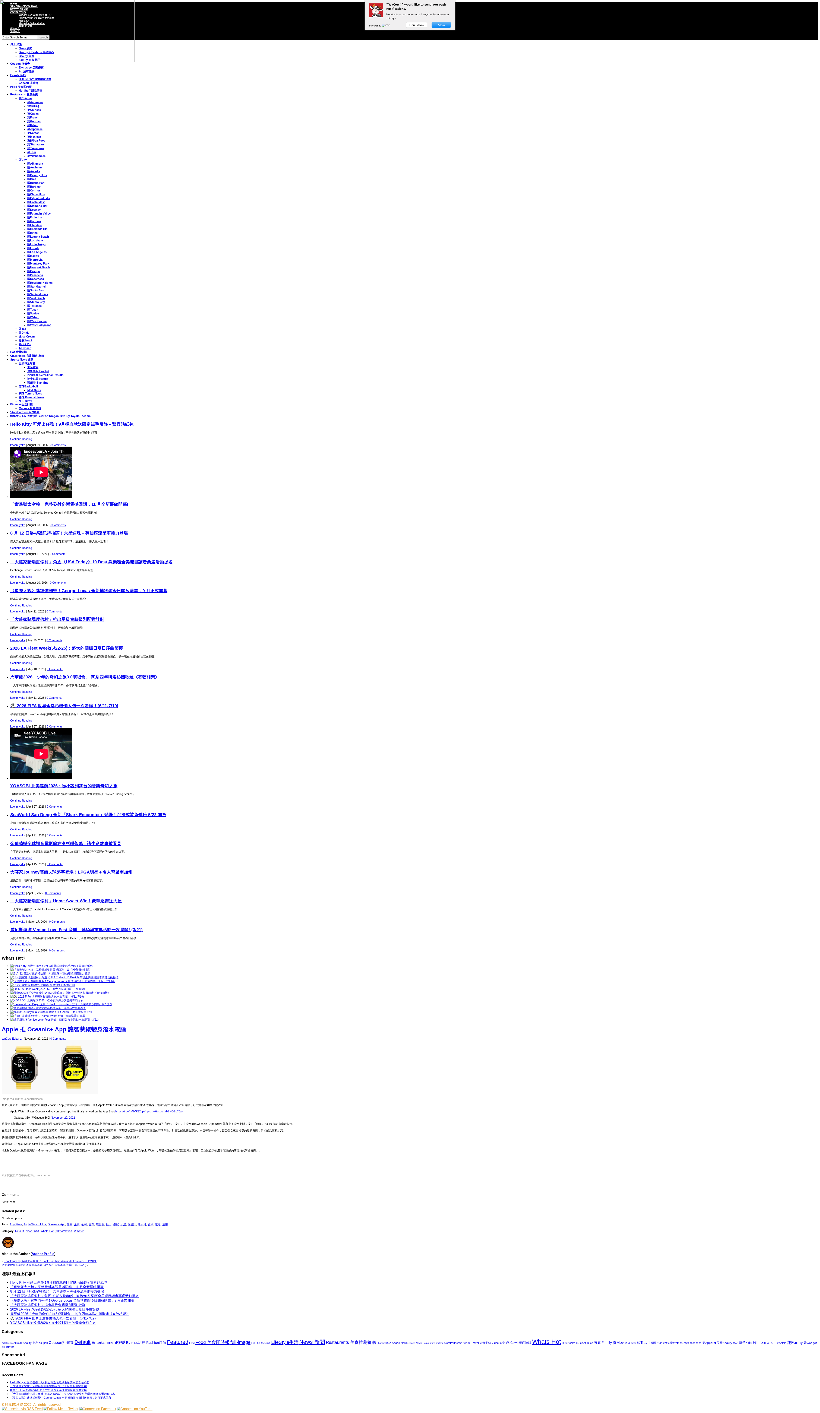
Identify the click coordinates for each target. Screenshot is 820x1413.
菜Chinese (34, 109)
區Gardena (34, 221)
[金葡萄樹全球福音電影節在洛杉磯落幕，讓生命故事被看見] (48, 1008)
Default (19, 1231)
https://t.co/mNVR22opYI (130, 1111)
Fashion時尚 (156, 1343)
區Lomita (33, 248)
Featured (177, 1342)
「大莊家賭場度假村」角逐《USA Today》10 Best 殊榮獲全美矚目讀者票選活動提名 (91, 562)
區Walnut (33, 317)
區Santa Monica (37, 294)
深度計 (132, 1224)
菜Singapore (35, 144)
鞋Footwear (8, 1347)
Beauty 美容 (30, 1342)
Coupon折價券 (61, 1342)
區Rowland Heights (40, 282)
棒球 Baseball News (31, 397)
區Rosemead (35, 279)
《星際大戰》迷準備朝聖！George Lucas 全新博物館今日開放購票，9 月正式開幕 (88, 590)
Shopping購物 (384, 1343)
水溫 (123, 1224)
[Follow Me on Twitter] (61, 1409)
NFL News (25, 401)
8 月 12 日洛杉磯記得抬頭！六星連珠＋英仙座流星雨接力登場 (69, 533)
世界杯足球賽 (27, 363)
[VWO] (386, 25)
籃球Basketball (28, 386)
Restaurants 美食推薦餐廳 (351, 1342)
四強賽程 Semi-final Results (45, 375)
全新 (77, 1224)
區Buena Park (36, 182)
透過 (158, 1224)
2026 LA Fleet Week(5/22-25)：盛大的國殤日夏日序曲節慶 (66, 648)
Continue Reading (21, 439)
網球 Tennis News (30, 393)
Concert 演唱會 (28, 83)
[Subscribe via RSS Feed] (22, 1409)
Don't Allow (416, 25)
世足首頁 (32, 367)
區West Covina (37, 321)
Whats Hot (47, 1231)
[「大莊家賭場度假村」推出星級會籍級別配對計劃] (42, 985)
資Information (63, 1231)
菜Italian (32, 125)
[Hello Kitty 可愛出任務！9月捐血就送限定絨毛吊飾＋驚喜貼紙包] (51, 965)
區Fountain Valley (39, 213)
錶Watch (79, 1231)
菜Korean (33, 132)
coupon (43, 1342)
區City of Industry (38, 198)
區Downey (34, 209)
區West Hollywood (39, 325)
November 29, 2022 (63, 1117)
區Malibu (33, 255)
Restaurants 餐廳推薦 (24, 94)
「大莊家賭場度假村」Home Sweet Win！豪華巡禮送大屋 (66, 901)
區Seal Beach (36, 298)
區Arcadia (33, 171)
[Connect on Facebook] (97, 1409)
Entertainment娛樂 (108, 1342)
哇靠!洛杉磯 (14, 1404)
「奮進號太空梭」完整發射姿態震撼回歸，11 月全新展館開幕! (69, 504)
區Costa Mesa (36, 202)
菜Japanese (34, 129)
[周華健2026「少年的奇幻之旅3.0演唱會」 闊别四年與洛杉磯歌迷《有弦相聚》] (60, 992)
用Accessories (692, 1342)
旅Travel (643, 1342)
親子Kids (745, 1342)
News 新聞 (32, 1231)
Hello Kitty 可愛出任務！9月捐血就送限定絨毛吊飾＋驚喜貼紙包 (71, 424)
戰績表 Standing (37, 382)
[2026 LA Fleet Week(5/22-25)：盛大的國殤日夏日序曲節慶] (48, 989)
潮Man (666, 1343)
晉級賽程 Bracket (38, 371)
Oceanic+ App (56, 1224)
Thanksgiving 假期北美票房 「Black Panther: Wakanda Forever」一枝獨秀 (50, 1261)
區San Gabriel (36, 286)
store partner (436, 1343)
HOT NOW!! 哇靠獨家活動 (35, 79)
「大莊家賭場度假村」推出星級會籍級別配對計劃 (57, 619)
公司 (84, 1224)
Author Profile (43, 1254)
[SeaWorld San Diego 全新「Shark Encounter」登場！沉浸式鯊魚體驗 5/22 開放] (61, 1004)
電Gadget (810, 1342)
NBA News (34, 390)
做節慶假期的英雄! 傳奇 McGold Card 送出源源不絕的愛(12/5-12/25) (44, 1265)
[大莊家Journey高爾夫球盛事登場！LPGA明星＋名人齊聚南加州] (51, 1012)
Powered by (375, 25)
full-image (240, 1342)
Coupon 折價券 (20, 63)
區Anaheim (34, 167)
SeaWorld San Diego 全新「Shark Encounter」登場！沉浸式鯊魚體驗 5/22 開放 (88, 814)
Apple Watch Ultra (34, 1224)
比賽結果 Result (37, 378)
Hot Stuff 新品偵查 (30, 90)
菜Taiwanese (35, 148)
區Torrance (34, 305)
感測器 (100, 1224)
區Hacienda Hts (37, 229)
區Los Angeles (37, 252)
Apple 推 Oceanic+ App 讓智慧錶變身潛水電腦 (64, 1029)
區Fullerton (34, 217)
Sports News (400, 1342)
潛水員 (142, 1224)
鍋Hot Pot (25, 344)
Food (192, 1343)
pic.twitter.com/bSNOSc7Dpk (165, 1111)
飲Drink (24, 332)
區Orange (33, 271)
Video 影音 (498, 1342)
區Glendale (34, 225)
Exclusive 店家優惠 (31, 67)
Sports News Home (419, 1343)
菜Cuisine (25, 98)
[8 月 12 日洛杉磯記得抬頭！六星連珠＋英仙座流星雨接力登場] (50, 973)
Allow (441, 25)
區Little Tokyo (36, 244)
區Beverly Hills (37, 175)
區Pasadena (35, 275)
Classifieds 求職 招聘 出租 (27, 355)
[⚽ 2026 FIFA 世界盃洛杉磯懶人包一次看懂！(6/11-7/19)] (47, 996)
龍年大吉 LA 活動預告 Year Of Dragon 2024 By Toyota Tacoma (50, 416)
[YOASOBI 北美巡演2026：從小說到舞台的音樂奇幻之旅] (46, 1000)
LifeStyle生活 (285, 1342)
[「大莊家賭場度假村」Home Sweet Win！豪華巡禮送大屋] (47, 1015)
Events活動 (135, 1342)
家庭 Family (603, 1342)
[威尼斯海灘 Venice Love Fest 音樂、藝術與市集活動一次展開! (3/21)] (54, 1019)
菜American (35, 102)
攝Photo (632, 1343)
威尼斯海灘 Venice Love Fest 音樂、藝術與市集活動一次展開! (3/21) (76, 929)
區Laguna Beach (38, 236)
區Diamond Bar (37, 205)
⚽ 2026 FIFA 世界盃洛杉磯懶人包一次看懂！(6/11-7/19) (64, 705)
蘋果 (150, 1224)
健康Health (568, 1342)
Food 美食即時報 (21, 86)
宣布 (91, 1224)
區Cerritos (34, 190)
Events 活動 (18, 75)
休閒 (69, 1224)
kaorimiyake (17, 445)
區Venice (33, 313)
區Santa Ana (35, 290)
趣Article (781, 1342)
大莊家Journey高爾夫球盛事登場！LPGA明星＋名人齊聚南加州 (71, 872)
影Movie (620, 1342)
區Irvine (32, 232)
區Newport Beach (38, 267)
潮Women (676, 1342)
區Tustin (32, 309)
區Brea (31, 179)
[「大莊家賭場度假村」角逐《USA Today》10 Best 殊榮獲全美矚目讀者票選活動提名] (64, 977)
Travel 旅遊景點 (481, 1342)
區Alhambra (35, 163)
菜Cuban (33, 113)
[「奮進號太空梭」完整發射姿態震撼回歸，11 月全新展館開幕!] (50, 969)
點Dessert (25, 348)
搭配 (116, 1224)
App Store (16, 1224)
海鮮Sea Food (36, 140)
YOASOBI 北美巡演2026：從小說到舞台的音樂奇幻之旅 (63, 785)
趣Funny (795, 1342)
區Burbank (34, 186)
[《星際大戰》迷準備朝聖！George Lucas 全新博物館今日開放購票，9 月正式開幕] (62, 981)
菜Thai (31, 152)
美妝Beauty (724, 1342)
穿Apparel (709, 1342)
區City (23, 159)
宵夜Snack (25, 340)
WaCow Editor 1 (12, 1038)
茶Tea (22, 328)
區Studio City (36, 302)
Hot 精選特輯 (18, 352)
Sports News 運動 (21, 359)
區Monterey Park (38, 263)
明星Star (656, 1342)
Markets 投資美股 (30, 408)
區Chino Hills (36, 194)
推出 (108, 1224)
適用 (165, 1224)
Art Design (7, 1343)
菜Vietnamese (36, 156)
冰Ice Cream (27, 336)
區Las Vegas (35, 240)
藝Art (735, 1343)
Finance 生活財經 (21, 404)
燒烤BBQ (33, 106)
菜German (34, 121)
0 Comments (58, 445)
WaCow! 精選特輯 (518, 1342)
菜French (33, 117)
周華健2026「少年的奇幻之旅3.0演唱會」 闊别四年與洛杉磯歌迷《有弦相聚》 (84, 677)
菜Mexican (34, 136)
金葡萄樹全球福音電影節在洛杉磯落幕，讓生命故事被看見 (65, 843)
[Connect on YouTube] (134, 1409)
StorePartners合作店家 (25, 412)
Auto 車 (17, 1342)
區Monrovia (34, 259)
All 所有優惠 (26, 71)
